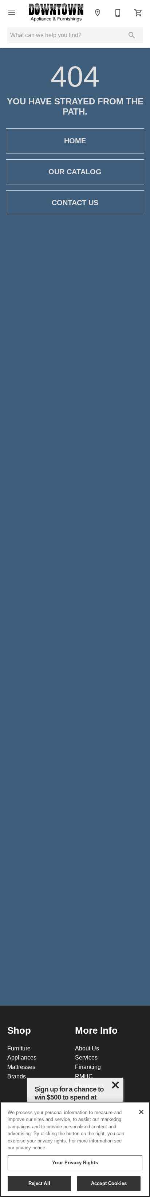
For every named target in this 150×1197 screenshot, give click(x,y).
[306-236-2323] (118, 12)
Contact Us (75, 202)
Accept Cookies (109, 1183)
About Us (87, 1048)
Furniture (19, 1048)
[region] (75, 1149)
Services (86, 1057)
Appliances (21, 1057)
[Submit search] (132, 35)
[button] (11, 12)
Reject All (39, 1183)
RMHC (84, 1076)
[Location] (97, 12)
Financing (88, 1067)
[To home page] (56, 12)
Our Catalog (75, 171)
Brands (16, 1076)
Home (75, 140)
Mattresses (21, 1067)
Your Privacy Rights (75, 1162)
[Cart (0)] (138, 12)
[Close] (141, 1112)
